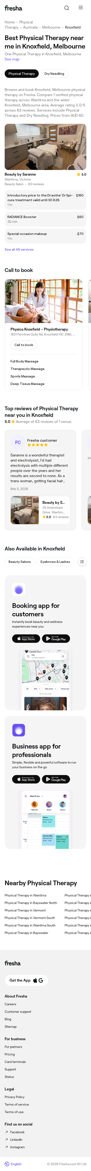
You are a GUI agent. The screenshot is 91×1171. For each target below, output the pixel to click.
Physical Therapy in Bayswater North (31, 903)
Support (10, 1069)
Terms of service (17, 1104)
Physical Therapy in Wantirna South (30, 925)
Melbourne (51, 27)
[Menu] (80, 8)
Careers (10, 1004)
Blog (8, 1019)
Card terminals (15, 1062)
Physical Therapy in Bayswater (26, 933)
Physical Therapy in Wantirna (25, 895)
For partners (13, 1047)
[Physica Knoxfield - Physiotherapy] (43, 334)
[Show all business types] (82, 561)
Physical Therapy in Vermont (25, 910)
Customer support (18, 1011)
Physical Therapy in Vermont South (30, 918)
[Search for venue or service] (66, 8)
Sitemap (11, 1026)
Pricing (10, 1054)
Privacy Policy (14, 1097)
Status (9, 1077)
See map (12, 59)
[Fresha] (13, 8)
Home (10, 22)
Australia (30, 27)
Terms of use (14, 1112)
